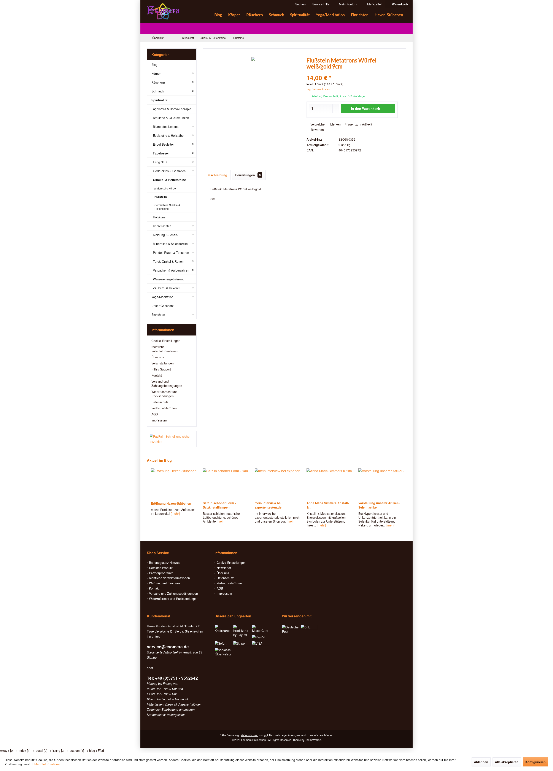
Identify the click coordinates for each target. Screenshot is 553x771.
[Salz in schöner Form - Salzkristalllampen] (224, 483)
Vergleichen (318, 124)
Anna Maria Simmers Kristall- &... (327, 505)
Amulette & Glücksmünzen (171, 118)
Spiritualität (159, 100)
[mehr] (174, 513)
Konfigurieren (535, 762)
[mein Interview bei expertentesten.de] (276, 483)
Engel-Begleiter (163, 144)
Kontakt (156, 375)
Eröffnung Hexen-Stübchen (170, 503)
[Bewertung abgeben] (352, 72)
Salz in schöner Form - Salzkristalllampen (218, 505)
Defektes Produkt (161, 568)
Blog (154, 64)
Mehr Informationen (47, 764)
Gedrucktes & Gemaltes (169, 171)
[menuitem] (399, 4)
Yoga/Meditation (162, 297)
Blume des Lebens (165, 126)
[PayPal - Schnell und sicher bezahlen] (172, 439)
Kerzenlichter (162, 226)
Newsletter (224, 568)
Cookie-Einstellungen (165, 341)
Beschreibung (217, 175)
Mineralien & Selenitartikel (170, 244)
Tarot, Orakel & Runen (168, 261)
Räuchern (158, 82)
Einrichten (158, 314)
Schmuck (157, 91)
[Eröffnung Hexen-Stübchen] (172, 483)
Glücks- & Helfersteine (169, 180)
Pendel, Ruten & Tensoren (171, 252)
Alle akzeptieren (506, 762)
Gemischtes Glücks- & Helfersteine (167, 206)
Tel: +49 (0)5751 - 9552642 (172, 678)
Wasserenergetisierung (168, 279)
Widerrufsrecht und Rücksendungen (164, 393)
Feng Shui (160, 162)
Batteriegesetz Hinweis (164, 562)
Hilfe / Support (161, 369)
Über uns (157, 357)
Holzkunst (159, 217)
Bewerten (317, 129)
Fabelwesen (161, 153)
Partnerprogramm (161, 573)
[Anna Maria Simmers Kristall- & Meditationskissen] (328, 483)
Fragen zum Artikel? (358, 124)
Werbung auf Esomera (164, 583)
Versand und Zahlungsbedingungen (166, 383)
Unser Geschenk (162, 306)
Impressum (159, 420)
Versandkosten (249, 735)
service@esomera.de (168, 647)
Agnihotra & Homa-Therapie (172, 109)
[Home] (207, 15)
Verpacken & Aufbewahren (171, 270)
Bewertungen (248, 175)
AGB (154, 414)
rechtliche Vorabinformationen (164, 349)
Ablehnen (481, 762)
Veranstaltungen (162, 363)
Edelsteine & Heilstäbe (168, 135)
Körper (156, 73)
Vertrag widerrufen (164, 408)
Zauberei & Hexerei (166, 288)
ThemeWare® (313, 740)
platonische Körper (165, 188)
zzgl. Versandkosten (318, 89)
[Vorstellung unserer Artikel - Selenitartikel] (380, 483)
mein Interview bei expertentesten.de (267, 505)
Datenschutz (159, 402)
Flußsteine (160, 197)
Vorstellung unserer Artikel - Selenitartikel (378, 505)
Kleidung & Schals (165, 235)
